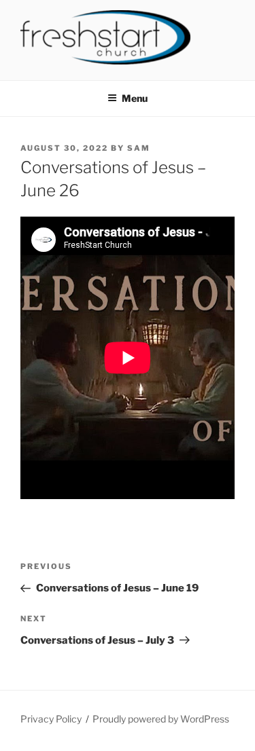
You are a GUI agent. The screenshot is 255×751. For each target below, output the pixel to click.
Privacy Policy (51, 719)
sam (138, 148)
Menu (135, 98)
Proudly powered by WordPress (160, 719)
